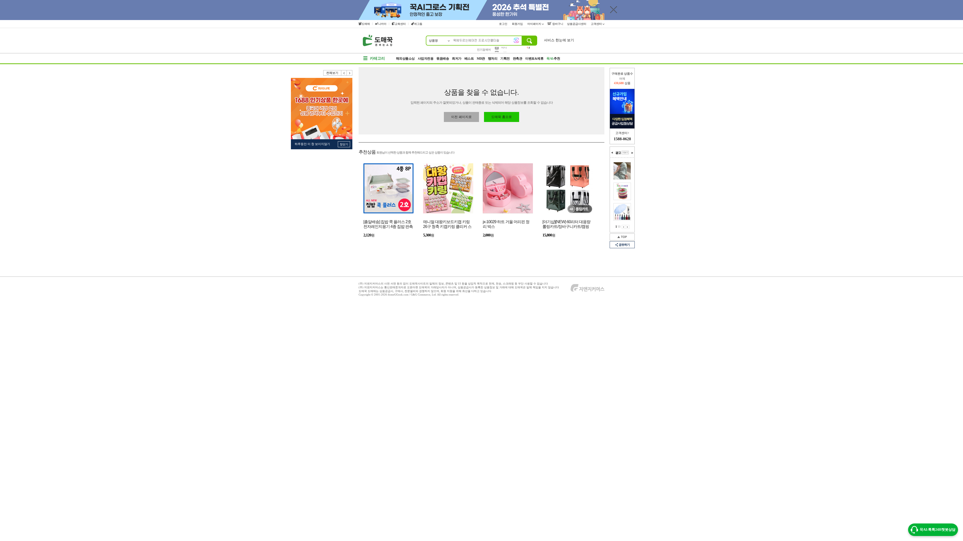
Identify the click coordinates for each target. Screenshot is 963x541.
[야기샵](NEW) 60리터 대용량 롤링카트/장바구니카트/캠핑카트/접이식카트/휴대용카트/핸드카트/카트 (566, 224)
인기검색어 (484, 49)
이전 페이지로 (461, 117)
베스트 (469, 58)
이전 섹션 (612, 153)
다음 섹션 (632, 153)
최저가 (456, 58)
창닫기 (344, 144)
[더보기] (625, 152)
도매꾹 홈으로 (501, 117)
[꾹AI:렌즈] (516, 40)
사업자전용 (426, 58)
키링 (504, 49)
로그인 (503, 23)
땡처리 (493, 58)
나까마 (382, 23)
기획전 (505, 58)
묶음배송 (442, 58)
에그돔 (418, 23)
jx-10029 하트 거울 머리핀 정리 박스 (506, 224)
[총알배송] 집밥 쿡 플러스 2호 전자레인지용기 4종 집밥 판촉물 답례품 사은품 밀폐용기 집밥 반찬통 (388, 224)
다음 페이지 (627, 227)
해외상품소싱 (405, 58)
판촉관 (517, 58)
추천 (553, 58)
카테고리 (377, 58)
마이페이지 (534, 23)
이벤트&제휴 (534, 58)
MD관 (481, 58)
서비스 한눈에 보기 (559, 40)
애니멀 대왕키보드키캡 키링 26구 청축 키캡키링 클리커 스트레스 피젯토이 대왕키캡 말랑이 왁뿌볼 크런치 (447, 224)
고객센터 (597, 23)
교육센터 (400, 23)
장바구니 (557, 23)
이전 (344, 73)
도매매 (366, 23)
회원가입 (518, 23)
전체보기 (332, 73)
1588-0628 (622, 139)
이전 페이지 (623, 227)
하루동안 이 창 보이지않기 (312, 144)
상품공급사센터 (577, 23)
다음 (349, 73)
